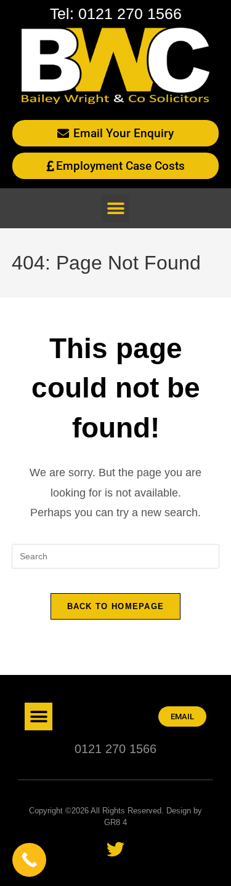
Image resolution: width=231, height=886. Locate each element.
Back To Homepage (115, 606)
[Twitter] (115, 849)
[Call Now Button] (29, 860)
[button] (115, 208)
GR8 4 (115, 822)
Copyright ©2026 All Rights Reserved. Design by (115, 810)
